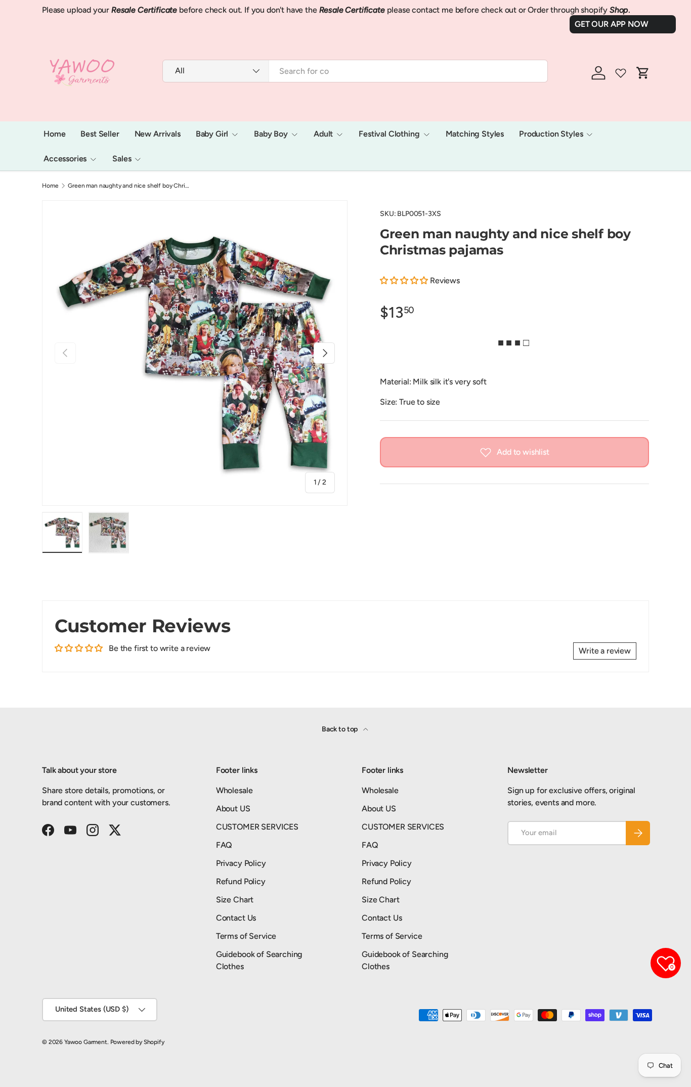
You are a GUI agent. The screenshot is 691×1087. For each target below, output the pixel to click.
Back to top (340, 729)
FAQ (224, 845)
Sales (121, 158)
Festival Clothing (389, 134)
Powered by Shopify (137, 1042)
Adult (323, 134)
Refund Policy (241, 881)
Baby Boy (271, 134)
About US (233, 808)
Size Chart (234, 899)
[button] (405, 280)
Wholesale (234, 790)
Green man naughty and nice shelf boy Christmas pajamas (128, 186)
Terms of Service (246, 936)
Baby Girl (212, 134)
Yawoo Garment (85, 1042)
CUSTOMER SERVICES (257, 827)
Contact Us (236, 918)
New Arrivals (158, 134)
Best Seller (99, 134)
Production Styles (551, 134)
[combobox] (355, 71)
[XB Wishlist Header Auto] (621, 73)
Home (54, 134)
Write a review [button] (605, 651)
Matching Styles (475, 134)
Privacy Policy (241, 863)
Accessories (65, 158)
